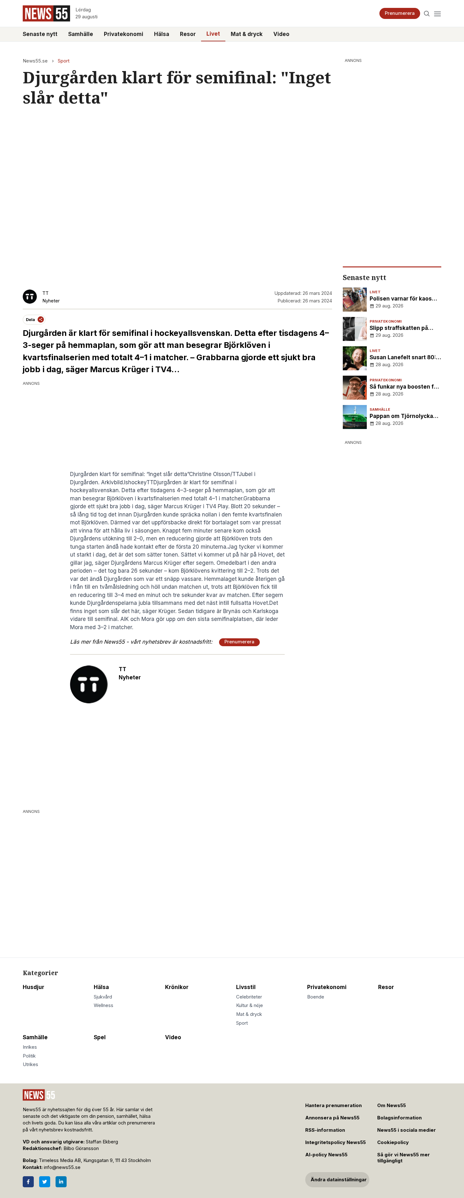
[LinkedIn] (61, 1181)
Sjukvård (103, 997)
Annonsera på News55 (332, 1118)
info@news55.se (62, 1167)
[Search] (427, 13)
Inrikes (30, 1047)
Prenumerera (400, 13)
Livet (213, 34)
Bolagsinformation (399, 1118)
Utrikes (30, 1064)
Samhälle (80, 34)
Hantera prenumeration (333, 1105)
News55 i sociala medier (406, 1130)
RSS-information (325, 1130)
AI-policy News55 (326, 1155)
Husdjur (33, 987)
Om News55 (391, 1105)
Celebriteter (249, 997)
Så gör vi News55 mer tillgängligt (403, 1158)
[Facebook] (28, 1181)
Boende (315, 997)
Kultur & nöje (249, 1005)
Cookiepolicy (393, 1142)
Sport (63, 61)
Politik (29, 1056)
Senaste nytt (40, 34)
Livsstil (246, 987)
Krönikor (176, 987)
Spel (100, 1037)
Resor (188, 34)
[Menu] (437, 13)
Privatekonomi (123, 34)
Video (281, 34)
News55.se (35, 61)
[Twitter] (44, 1181)
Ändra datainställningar (339, 1180)
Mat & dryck (247, 34)
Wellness (103, 1005)
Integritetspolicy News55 (335, 1142)
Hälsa (161, 34)
